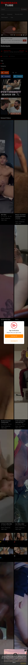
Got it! (14, 662)
